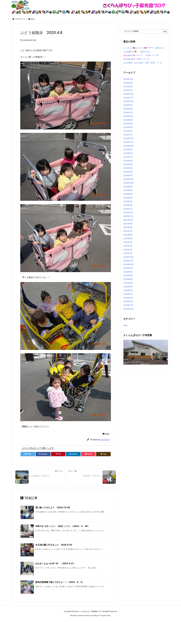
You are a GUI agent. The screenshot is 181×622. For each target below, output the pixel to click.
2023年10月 (128, 146)
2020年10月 (128, 264)
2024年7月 (128, 112)
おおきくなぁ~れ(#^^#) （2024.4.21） (55, 563)
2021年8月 (128, 227)
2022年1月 (127, 209)
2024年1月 (128, 135)
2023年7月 (128, 157)
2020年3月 (128, 290)
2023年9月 (128, 149)
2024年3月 (128, 127)
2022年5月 (128, 198)
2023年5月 (128, 164)
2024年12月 (128, 94)
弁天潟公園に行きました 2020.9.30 (53, 544)
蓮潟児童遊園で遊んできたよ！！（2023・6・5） (59, 582)
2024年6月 (128, 116)
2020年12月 (128, 257)
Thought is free (105, 615)
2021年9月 (128, 223)
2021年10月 (128, 220)
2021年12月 (128, 212)
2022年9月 (128, 186)
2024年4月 (128, 123)
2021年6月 (128, 235)
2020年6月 (128, 279)
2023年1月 (128, 175)
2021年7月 (127, 231)
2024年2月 (128, 131)
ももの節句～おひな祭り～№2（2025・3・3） (143, 63)
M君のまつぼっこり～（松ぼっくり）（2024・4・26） (62, 526)
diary (33, 19)
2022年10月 (128, 183)
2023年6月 (128, 160)
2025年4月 (128, 79)
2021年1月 (127, 253)
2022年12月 (128, 179)
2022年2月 (128, 205)
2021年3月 (128, 246)
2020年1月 (128, 298)
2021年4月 (128, 242)
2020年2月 (128, 294)
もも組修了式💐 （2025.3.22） (137, 51)
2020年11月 (128, 261)
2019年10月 (128, 309)
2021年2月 (127, 249)
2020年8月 (128, 272)
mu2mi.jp (105, 439)
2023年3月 (128, 172)
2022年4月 (128, 201)
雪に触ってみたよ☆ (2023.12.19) (52, 507)
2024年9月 (128, 105)
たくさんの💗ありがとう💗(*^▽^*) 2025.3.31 (143, 48)
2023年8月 (128, 153)
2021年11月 (128, 216)
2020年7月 (128, 275)
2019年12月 (128, 301)
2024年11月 (128, 97)
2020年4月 (128, 286)
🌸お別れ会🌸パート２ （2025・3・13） (141, 55)
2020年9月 (128, 268)
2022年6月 (128, 194)
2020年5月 (128, 283)
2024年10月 (128, 101)
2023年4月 (128, 168)
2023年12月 (128, 138)
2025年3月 (128, 83)
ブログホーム (20, 19)
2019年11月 (128, 305)
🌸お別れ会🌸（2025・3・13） (137, 59)
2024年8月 (128, 109)
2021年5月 (128, 238)
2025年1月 (128, 90)
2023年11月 (128, 142)
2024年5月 (128, 120)
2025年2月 (128, 86)
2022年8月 (128, 190)
